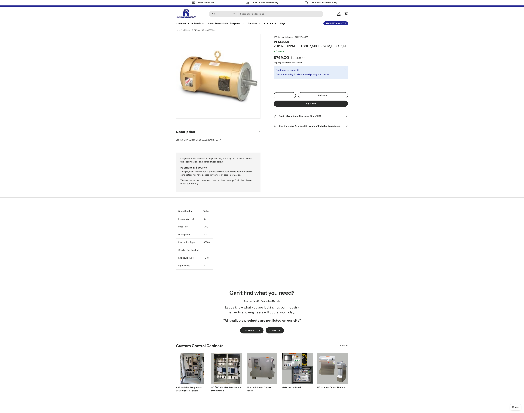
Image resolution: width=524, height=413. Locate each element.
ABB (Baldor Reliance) (283, 37)
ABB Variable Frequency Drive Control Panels (189, 389)
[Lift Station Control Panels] (332, 368)
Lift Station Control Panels (331, 387)
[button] (346, 14)
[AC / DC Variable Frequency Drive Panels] (226, 368)
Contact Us (270, 23)
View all (344, 345)
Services (252, 23)
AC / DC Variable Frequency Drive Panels (226, 389)
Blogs (282, 23)
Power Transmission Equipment (224, 23)
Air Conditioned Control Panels (259, 389)
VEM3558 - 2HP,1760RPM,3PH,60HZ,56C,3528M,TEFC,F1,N (199, 30)
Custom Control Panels (188, 23)
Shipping (277, 62)
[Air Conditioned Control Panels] (262, 368)
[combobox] (266, 14)
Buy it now (311, 103)
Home (178, 30)
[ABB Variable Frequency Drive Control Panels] (191, 368)
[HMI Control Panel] (297, 368)
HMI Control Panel (291, 387)
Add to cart (323, 95)
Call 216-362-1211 (252, 330)
